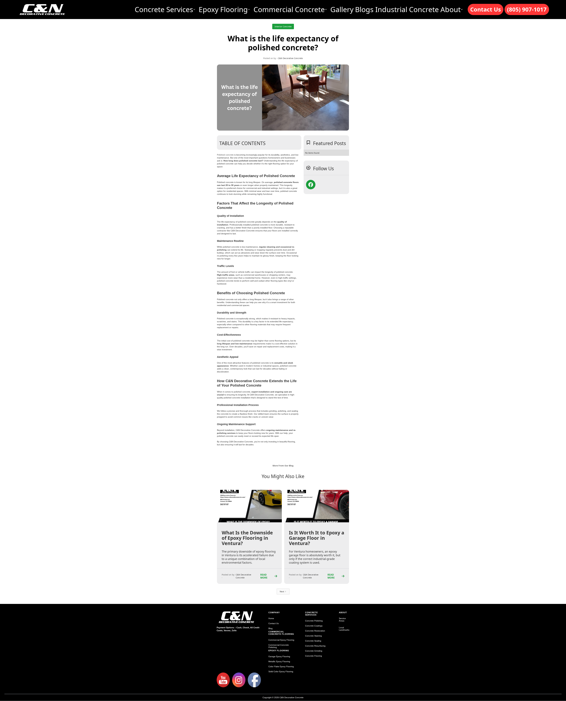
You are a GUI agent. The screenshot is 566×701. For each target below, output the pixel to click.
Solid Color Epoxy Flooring (280, 671)
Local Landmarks (344, 628)
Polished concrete (225, 155)
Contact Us (485, 9)
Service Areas (342, 619)
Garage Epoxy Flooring (279, 656)
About (343, 612)
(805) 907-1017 (527, 9)
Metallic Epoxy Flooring (279, 661)
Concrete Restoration (315, 631)
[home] (42, 9)
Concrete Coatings (314, 626)
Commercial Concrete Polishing (278, 646)
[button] (166, 9)
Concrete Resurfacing (315, 646)
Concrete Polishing (314, 621)
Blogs (364, 9)
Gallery (341, 9)
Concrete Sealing (313, 641)
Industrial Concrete (407, 9)
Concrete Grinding (313, 651)
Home (271, 618)
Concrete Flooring (313, 656)
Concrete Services (311, 613)
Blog (270, 628)
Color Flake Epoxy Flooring (281, 666)
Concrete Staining (313, 636)
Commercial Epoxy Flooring (281, 640)
